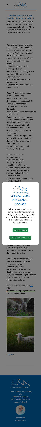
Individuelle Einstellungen (20, 237)
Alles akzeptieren (20, 230)
